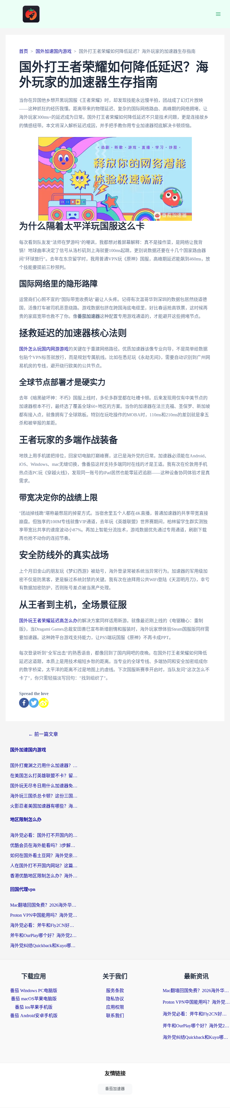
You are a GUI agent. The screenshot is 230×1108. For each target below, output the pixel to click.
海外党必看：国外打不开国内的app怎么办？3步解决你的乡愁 (43, 835)
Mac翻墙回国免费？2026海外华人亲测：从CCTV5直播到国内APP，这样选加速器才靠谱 (43, 905)
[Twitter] (34, 703)
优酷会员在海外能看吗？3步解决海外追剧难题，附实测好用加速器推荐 (43, 845)
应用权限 (115, 1007)
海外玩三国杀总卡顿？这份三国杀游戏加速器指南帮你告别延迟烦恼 (43, 796)
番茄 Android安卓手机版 (34, 1015)
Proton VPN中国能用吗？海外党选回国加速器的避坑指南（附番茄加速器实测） (43, 915)
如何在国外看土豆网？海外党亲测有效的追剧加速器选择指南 (43, 855)
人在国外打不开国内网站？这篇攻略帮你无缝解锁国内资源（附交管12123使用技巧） (43, 865)
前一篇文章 (43, 734)
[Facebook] (24, 703)
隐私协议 (115, 998)
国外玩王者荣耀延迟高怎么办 (48, 620)
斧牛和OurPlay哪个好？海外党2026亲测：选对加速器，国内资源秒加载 (43, 935)
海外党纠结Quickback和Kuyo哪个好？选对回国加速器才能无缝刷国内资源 (43, 945)
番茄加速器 (115, 1089)
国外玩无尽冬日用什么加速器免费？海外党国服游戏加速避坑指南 (43, 785)
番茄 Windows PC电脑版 (33, 990)
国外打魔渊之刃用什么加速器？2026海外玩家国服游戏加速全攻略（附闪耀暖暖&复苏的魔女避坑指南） (43, 765)
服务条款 (115, 990)
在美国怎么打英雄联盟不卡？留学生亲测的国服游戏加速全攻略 (43, 775)
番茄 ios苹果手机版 (33, 1007)
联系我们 (115, 1015)
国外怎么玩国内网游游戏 (43, 349)
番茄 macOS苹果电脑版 (34, 998)
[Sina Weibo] (44, 703)
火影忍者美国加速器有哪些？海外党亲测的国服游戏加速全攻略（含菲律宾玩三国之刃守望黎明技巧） (43, 806)
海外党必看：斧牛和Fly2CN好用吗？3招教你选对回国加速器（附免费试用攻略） (43, 925)
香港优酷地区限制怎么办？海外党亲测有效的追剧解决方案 (43, 875)
